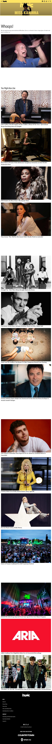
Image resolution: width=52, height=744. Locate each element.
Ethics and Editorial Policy (7, 708)
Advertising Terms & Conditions (8, 710)
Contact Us (4, 721)
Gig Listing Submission (6, 718)
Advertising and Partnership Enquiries (9, 716)
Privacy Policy (5, 704)
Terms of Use (5, 706)
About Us (4, 701)
